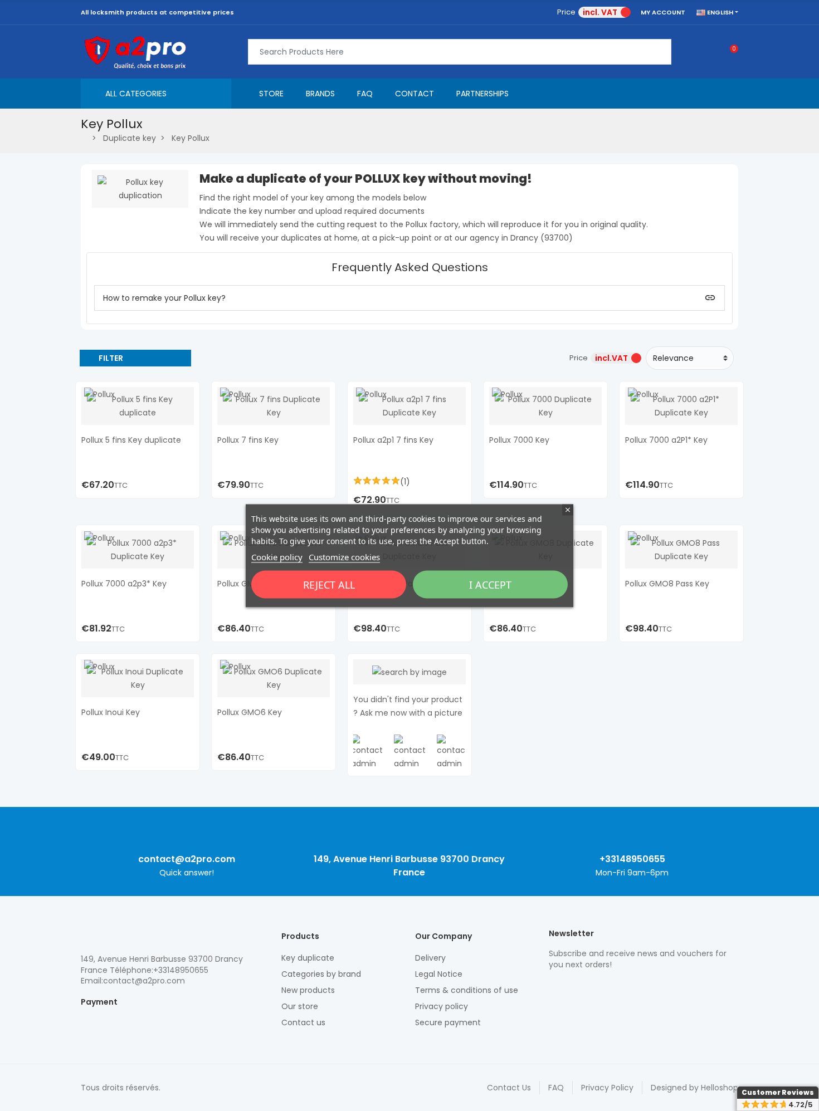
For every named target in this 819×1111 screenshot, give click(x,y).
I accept (490, 584)
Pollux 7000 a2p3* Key (124, 583)
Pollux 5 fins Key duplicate (131, 440)
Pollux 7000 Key (519, 440)
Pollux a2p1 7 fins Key (393, 440)
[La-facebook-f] (612, 987)
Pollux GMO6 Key (249, 712)
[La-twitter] (554, 987)
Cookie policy (277, 556)
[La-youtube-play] (632, 987)
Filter (111, 358)
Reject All (329, 584)
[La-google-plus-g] (593, 987)
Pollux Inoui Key (110, 712)
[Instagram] (573, 987)
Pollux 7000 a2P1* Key (666, 440)
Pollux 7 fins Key (248, 440)
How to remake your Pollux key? (164, 298)
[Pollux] (99, 393)
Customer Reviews (778, 1092)
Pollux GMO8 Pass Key (667, 583)
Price (566, 12)
